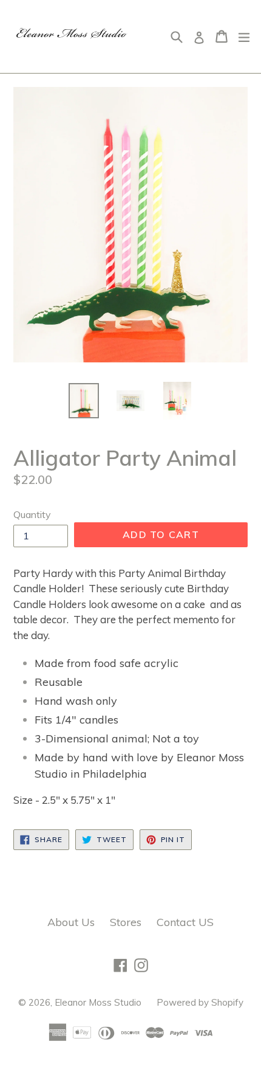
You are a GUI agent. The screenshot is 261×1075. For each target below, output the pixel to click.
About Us (71, 922)
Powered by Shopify (200, 1002)
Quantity (32, 514)
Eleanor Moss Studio (98, 1002)
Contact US (185, 922)
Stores (125, 922)
